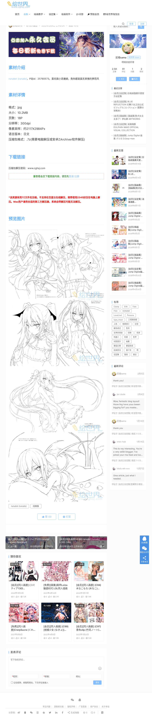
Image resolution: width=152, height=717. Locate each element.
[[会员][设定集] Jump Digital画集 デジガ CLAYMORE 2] (119, 268)
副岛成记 (117, 328)
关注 (122, 79)
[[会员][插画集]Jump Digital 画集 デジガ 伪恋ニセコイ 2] (119, 241)
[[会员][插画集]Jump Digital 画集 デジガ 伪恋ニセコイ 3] (119, 227)
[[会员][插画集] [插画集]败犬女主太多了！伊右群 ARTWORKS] (119, 185)
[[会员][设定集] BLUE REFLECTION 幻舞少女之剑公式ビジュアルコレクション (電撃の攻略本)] (119, 171)
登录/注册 (74, 176)
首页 (17, 14)
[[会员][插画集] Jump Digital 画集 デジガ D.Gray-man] (119, 213)
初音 (136, 324)
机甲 (135, 337)
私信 (136, 79)
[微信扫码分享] (31, 712)
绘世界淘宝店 (112, 14)
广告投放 (83, 706)
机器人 (116, 337)
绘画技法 (117, 350)
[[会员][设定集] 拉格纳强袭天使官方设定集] (119, 157)
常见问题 (46, 706)
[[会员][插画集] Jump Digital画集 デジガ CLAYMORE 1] (119, 282)
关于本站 (105, 706)
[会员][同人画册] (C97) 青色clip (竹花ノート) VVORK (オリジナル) (88, 628)
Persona (130, 315)
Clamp (116, 306)
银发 (126, 354)
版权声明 (71, 706)
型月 (128, 328)
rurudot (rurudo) (18, 78)
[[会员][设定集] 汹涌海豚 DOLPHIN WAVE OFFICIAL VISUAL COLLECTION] (119, 199)
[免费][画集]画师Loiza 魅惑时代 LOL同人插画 (55, 586)
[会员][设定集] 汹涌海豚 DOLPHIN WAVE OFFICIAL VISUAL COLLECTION (126, 127)
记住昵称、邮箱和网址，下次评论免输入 (30, 682)
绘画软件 (65, 14)
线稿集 (36, 506)
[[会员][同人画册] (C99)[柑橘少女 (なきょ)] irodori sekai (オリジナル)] (56, 613)
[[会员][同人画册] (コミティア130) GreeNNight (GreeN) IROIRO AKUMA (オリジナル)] (24, 571)
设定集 (52, 14)
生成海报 (74, 712)
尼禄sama (17, 25)
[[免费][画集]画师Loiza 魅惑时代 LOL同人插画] (56, 571)
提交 (97, 682)
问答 (81, 14)
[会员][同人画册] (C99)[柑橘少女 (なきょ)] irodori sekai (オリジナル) (55, 628)
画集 (26, 14)
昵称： (15, 676)
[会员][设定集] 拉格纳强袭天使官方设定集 (136, 160)
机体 (138, 333)
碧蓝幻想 (117, 346)
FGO (115, 311)
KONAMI (126, 311)
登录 (131, 23)
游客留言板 (59, 706)
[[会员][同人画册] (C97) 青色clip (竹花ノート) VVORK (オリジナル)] (89, 613)
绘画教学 (38, 14)
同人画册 (14, 564)
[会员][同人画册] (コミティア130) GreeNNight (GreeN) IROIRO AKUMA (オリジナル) (23, 586)
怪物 (129, 333)
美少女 (128, 350)
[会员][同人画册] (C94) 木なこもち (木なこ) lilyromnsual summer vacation (88, 586)
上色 (115, 324)
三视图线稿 (132, 320)
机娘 (126, 337)
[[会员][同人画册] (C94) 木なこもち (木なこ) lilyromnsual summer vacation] (89, 571)
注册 (142, 23)
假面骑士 (126, 324)
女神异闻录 (118, 333)
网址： (79, 676)
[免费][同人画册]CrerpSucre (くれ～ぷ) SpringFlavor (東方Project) (23, 628)
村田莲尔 (117, 341)
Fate (134, 306)
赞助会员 (94, 14)
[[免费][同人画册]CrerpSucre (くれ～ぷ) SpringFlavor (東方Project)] (24, 613)
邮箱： (47, 676)
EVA (126, 306)
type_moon (118, 320)
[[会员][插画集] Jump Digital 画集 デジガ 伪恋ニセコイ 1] (119, 255)
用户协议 (94, 706)
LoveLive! (118, 315)
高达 (135, 354)
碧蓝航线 (129, 346)
